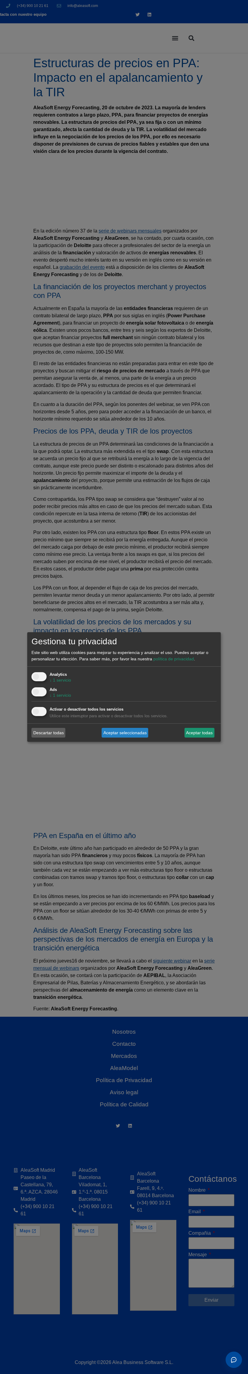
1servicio (60, 680)
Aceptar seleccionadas (125, 732)
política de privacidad (173, 658)
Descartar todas (48, 732)
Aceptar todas (199, 732)
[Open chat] (234, 1360)
